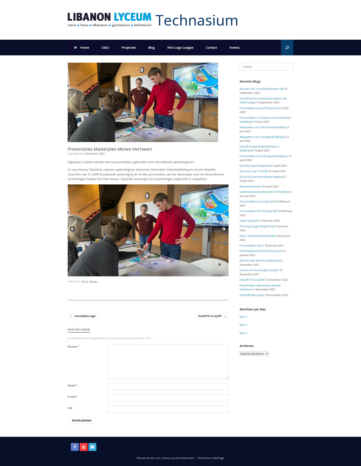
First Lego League (180, 47)
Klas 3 (243, 333)
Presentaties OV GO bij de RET (259, 211)
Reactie (73, 346)
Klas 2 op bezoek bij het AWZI (258, 236)
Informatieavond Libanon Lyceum (261, 251)
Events (235, 47)
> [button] (223, 229)
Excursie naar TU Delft (254, 171)
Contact (211, 47)
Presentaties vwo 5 (252, 245)
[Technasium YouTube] (84, 447)
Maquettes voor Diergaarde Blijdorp (262, 137)
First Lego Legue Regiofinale (257, 226)
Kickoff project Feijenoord (256, 166)
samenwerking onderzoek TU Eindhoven (265, 192)
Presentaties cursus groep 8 (257, 201)
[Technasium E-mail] (92, 447)
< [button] (73, 229)
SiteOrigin (218, 458)
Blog (151, 47)
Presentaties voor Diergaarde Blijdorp (264, 156)
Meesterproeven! (251, 186)
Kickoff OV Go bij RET (212, 315)
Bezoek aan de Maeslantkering (259, 260)
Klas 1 (243, 317)
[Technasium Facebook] (75, 447)
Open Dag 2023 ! (250, 220)
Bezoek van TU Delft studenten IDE (262, 89)
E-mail (72, 397)
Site (70, 408)
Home (84, 47)
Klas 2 (85, 281)
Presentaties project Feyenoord (260, 108)
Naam (72, 385)
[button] (287, 47)
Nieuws (93, 281)
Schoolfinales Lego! (83, 315)
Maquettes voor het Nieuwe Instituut (263, 127)
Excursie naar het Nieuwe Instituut (261, 177)
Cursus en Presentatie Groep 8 (259, 270)
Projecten (129, 47)
